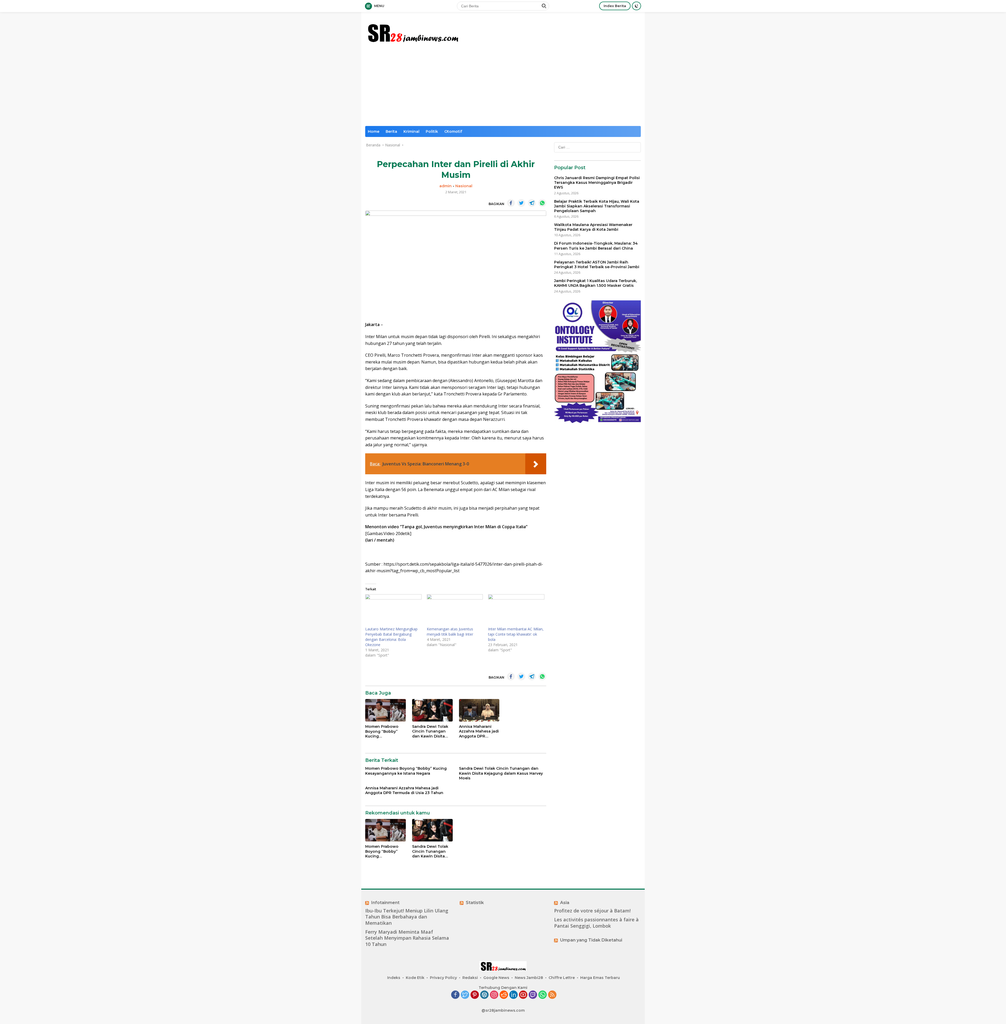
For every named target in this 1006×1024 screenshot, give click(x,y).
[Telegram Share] (532, 203)
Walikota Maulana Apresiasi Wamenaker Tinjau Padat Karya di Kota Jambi (593, 227)
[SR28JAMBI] (412, 31)
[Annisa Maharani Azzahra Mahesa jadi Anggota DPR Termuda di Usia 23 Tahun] (479, 710)
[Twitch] (533, 995)
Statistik (475, 902)
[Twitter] (465, 995)
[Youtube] (523, 995)
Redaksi (470, 977)
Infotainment (385, 902)
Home (373, 131)
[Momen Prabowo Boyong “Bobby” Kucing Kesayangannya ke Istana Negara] (385, 710)
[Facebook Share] (511, 203)
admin (445, 186)
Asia (564, 902)
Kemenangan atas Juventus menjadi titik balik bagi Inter (450, 631)
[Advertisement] (503, 86)
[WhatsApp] (542, 995)
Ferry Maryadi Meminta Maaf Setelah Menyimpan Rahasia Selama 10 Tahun (407, 938)
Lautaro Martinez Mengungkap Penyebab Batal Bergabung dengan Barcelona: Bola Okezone (391, 636)
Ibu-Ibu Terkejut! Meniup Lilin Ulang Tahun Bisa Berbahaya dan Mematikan (406, 917)
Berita (391, 131)
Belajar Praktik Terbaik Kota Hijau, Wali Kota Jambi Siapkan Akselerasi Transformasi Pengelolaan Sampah (596, 206)
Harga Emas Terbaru (600, 977)
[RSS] (552, 995)
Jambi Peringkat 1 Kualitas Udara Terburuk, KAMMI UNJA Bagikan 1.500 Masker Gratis (595, 283)
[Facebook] (455, 995)
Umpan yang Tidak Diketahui (591, 940)
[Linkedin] (513, 995)
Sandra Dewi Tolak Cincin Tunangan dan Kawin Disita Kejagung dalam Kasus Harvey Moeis (431, 731)
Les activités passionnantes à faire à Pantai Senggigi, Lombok (596, 923)
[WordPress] (484, 995)
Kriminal (411, 131)
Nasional (463, 186)
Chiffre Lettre (562, 977)
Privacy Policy (443, 977)
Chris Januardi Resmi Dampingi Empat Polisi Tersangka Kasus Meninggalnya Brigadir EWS (597, 182)
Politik (432, 131)
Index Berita (615, 6)
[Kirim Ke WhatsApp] (542, 203)
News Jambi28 (529, 977)
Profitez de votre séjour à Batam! (592, 911)
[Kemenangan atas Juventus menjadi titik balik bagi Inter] (455, 610)
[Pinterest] (475, 995)
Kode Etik (415, 977)
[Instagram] (494, 995)
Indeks (393, 977)
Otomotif (453, 131)
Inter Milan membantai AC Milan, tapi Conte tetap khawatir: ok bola (516, 634)
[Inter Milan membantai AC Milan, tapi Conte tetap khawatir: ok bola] (516, 610)
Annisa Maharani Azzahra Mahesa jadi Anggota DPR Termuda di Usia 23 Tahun (479, 731)
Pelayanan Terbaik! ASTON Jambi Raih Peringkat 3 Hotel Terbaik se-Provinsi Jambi (596, 264)
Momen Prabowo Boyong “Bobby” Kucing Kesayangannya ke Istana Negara (383, 731)
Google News (496, 977)
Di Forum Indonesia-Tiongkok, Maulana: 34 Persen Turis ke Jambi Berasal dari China (596, 245)
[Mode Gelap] (636, 6)
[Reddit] (504, 995)
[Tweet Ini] (521, 203)
